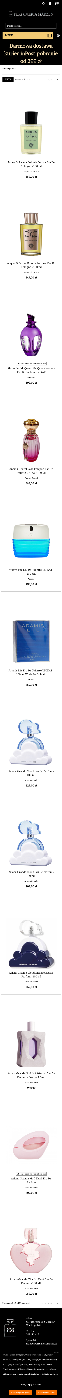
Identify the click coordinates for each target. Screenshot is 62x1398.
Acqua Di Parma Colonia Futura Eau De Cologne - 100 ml (31, 164)
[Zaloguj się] (50, 3)
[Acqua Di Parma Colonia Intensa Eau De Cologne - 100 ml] (31, 234)
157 (52, 1303)
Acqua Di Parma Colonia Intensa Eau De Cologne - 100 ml (31, 265)
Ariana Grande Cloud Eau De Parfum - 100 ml (31, 773)
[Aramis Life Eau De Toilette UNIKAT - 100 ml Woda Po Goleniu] (31, 641)
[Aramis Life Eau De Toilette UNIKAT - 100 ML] (31, 540)
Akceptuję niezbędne (20, 1392)
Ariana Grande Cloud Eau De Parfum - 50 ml (31, 873)
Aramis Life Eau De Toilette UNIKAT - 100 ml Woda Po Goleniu (31, 672)
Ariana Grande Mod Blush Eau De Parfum (31, 1180)
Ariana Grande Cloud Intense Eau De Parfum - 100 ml (31, 974)
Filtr (8, 79)
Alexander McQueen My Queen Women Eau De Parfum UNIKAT (31, 370)
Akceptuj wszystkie (46, 1392)
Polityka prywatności (31, 1384)
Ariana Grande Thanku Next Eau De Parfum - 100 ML (31, 1281)
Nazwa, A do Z (21, 79)
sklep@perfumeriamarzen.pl (41, 1343)
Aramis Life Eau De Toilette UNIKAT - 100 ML (31, 571)
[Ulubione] (44, 3)
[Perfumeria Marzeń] (31, 14)
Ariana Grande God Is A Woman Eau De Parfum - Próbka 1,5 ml (31, 1075)
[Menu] (28, 35)
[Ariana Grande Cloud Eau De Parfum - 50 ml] (31, 843)
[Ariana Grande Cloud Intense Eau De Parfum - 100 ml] (31, 943)
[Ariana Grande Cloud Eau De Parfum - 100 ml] (31, 742)
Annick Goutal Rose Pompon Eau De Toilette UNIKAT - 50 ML (31, 470)
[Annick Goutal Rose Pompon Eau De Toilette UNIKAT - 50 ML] (31, 439)
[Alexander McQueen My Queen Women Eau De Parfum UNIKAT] (31, 334)
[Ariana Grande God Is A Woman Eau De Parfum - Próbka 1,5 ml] (31, 1044)
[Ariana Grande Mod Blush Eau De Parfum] (31, 1145)
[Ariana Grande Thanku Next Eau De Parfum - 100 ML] (31, 1250)
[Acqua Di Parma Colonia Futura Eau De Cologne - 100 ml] (31, 133)
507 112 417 (32, 1334)
